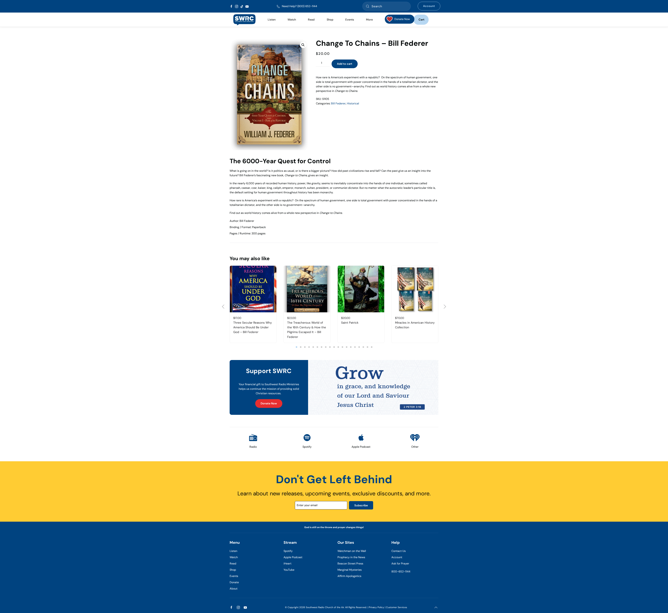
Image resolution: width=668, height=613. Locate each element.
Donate (234, 582)
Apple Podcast (293, 557)
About (233, 588)
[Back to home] (244, 20)
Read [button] (311, 19)
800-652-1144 (400, 571)
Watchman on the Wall (351, 551)
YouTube (289, 570)
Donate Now (269, 403)
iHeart (287, 563)
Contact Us (398, 551)
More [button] (369, 19)
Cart (421, 19)
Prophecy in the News (351, 557)
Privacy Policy (376, 607)
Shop (330, 19)
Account (429, 6)
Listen (272, 19)
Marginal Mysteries (349, 570)
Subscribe (361, 505)
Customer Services (396, 607)
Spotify (288, 551)
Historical (353, 103)
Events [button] (349, 19)
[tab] (296, 347)
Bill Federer (338, 103)
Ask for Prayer (400, 563)
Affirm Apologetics (349, 576)
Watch (234, 557)
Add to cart (344, 64)
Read (233, 563)
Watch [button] (292, 19)
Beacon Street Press (350, 563)
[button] (303, 45)
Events (234, 576)
